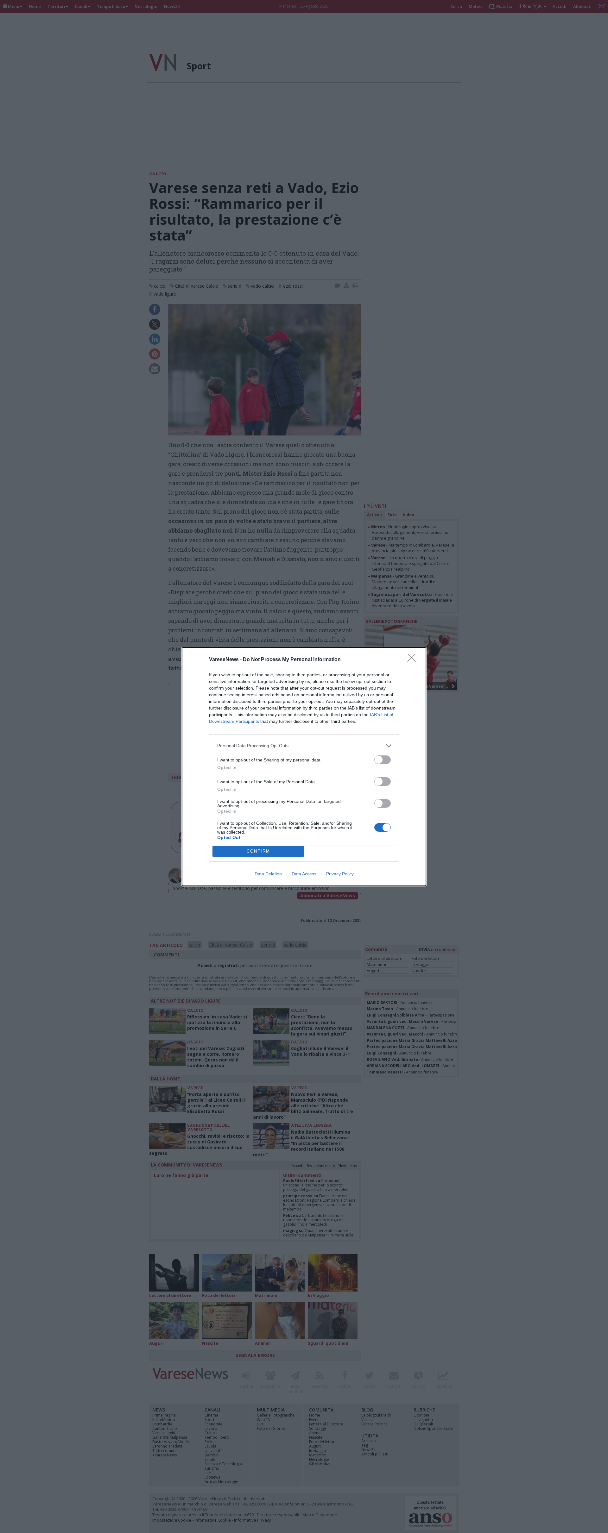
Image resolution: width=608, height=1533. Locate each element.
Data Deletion (268, 873)
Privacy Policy (340, 873)
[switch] (382, 759)
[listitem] (304, 745)
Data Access (304, 873)
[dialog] (304, 767)
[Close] (414, 660)
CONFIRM (258, 851)
